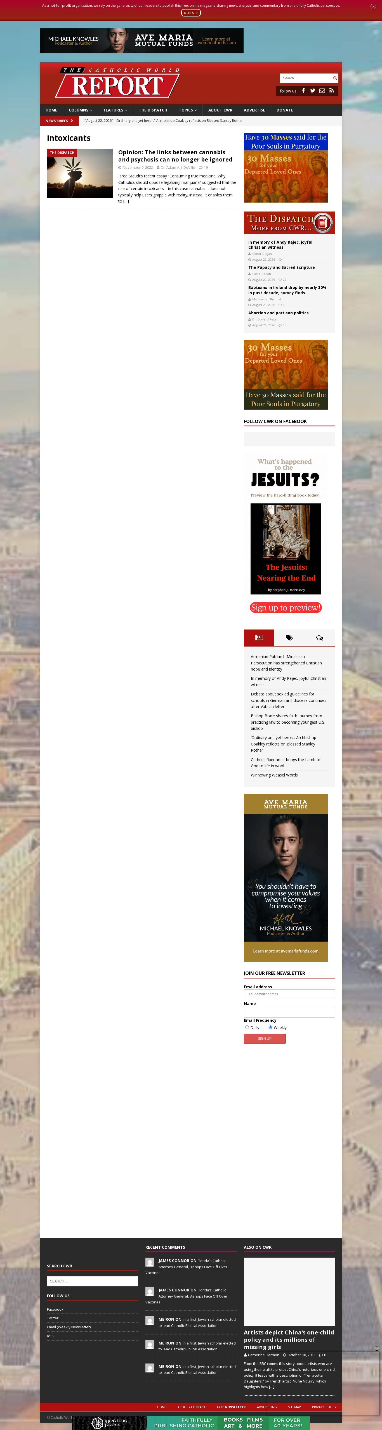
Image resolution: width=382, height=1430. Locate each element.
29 (284, 279)
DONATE (191, 13)
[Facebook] (303, 90)
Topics (186, 110)
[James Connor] (149, 1263)
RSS (50, 1335)
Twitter (52, 1317)
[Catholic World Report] (191, 100)
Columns (78, 110)
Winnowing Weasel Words (274, 775)
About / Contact (192, 1407)
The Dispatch (153, 110)
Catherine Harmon (263, 1354)
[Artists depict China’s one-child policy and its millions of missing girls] (289, 1292)
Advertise (254, 110)
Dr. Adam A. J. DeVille (178, 167)
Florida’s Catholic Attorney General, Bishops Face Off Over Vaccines (186, 1266)
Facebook (55, 1309)
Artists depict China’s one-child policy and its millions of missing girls (289, 1340)
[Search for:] (306, 77)
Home (51, 110)
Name (250, 1003)
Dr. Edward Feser (265, 319)
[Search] (335, 78)
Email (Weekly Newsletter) (69, 1326)
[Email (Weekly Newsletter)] (322, 90)
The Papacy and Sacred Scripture (281, 267)
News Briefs (57, 120)
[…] (126, 201)
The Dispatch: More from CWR (289, 223)
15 (284, 325)
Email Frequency (260, 1020)
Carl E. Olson (261, 274)
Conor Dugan (262, 253)
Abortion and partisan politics (278, 312)
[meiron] (149, 1322)
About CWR (220, 110)
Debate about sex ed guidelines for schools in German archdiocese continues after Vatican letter (288, 700)
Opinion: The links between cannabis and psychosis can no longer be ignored (175, 155)
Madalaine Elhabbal (266, 299)
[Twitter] (312, 90)
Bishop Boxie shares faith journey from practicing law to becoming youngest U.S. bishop (288, 722)
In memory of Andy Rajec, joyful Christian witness (280, 244)
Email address (258, 986)
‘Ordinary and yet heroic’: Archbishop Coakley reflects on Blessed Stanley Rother (283, 744)
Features (113, 110)
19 (206, 167)
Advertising (267, 1407)
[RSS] (331, 90)
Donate (285, 110)
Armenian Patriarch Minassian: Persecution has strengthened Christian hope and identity (286, 663)
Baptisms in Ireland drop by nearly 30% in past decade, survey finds (287, 290)
